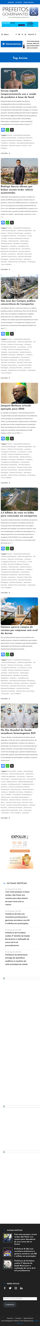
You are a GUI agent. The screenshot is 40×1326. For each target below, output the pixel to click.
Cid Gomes (21, 776)
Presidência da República (10, 357)
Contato (18, 2)
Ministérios (27, 140)
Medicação (24, 241)
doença (4, 784)
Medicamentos (6, 243)
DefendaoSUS (12, 782)
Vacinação (31, 262)
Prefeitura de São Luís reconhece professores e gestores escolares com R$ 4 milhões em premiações (25, 1252)
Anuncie (11, 2)
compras (27, 233)
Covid (29, 236)
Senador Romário (16, 259)
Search (31, 34)
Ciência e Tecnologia (15, 233)
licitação (4, 241)
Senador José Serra (8, 254)
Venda (24, 145)
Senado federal (15, 145)
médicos (4, 792)
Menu (6, 34)
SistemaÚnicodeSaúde (9, 810)
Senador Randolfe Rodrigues (17, 805)
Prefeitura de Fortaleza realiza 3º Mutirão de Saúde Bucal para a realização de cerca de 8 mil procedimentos (17, 939)
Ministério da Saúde (20, 243)
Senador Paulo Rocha (9, 256)
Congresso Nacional (24, 138)
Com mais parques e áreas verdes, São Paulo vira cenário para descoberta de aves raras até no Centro (17, 898)
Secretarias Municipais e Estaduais (22, 681)
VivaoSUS (25, 813)
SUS (20, 810)
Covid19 (4, 238)
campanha (29, 774)
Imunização (5, 789)
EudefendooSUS (28, 784)
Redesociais (5, 797)
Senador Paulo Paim (24, 254)
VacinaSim (5, 813)
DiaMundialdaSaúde (25, 782)
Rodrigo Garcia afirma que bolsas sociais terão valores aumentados (17, 189)
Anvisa (9, 135)
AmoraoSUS (11, 771)
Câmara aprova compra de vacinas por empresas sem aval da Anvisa (19, 630)
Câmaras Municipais (8, 138)
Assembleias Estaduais (21, 135)
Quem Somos (29, 2)
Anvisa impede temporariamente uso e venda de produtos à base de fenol (18, 94)
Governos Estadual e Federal (11, 140)
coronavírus (21, 236)
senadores (27, 807)
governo (4, 787)
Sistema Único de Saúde (17, 262)
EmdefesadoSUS (14, 784)
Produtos (12, 143)
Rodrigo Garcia (14, 249)
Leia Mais (4, 153)
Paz (2, 794)
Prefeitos (4, 143)
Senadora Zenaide (8, 691)
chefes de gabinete (24, 230)
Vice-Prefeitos (6, 264)
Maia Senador (14, 241)
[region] (20, 1305)
